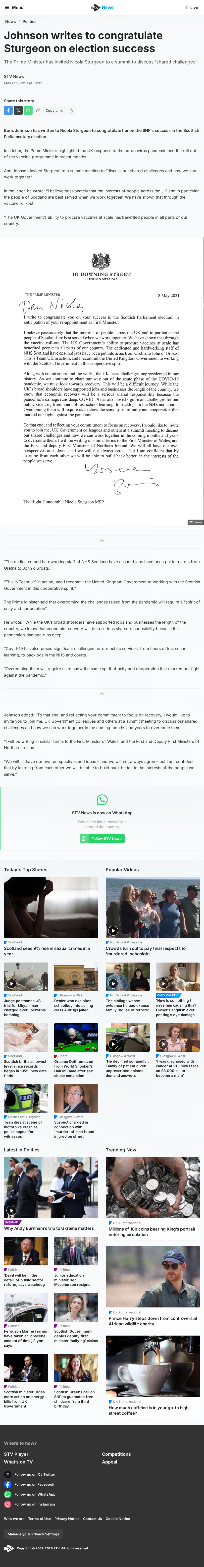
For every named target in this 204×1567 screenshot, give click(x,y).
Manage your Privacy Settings (33, 1534)
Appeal (109, 1461)
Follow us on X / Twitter (34, 1474)
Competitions (116, 1454)
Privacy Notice (66, 1518)
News (10, 21)
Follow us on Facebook (34, 1484)
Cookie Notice (118, 1518)
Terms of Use (39, 1518)
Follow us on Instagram (34, 1504)
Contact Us (92, 1518)
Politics (30, 21)
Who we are (14, 1518)
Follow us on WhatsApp (34, 1494)
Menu (17, 7)
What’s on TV (18, 1461)
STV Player (16, 1454)
